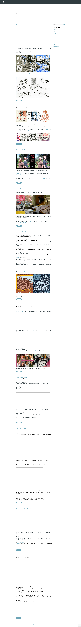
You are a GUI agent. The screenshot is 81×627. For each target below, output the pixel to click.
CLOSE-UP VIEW (45, 75)
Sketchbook (36, 107)
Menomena (31, 107)
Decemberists (23, 271)
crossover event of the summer (25, 106)
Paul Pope (22, 220)
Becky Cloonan (40, 330)
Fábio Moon (47, 124)
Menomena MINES (46, 129)
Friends (28, 107)
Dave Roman (33, 592)
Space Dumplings (56, 46)
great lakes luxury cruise (23, 508)
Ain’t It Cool (29, 221)
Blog (75, 2)
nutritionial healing (22, 428)
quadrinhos (19, 305)
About (68, 2)
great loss (43, 586)
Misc (33, 107)
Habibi (30, 151)
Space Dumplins (55, 48)
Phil (19, 413)
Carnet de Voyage (56, 31)
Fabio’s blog (28, 73)
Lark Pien (20, 222)
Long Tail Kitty (25, 222)
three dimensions (21, 377)
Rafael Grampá (35, 350)
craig (24, 107)
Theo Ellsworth (18, 173)
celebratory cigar (21, 149)
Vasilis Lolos (34, 330)
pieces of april (20, 188)
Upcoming (54, 53)
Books (72, 2)
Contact (79, 2)
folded (18, 556)
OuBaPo (49, 599)
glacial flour (19, 24)
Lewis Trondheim (42, 599)
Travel (31, 306)
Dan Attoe (34, 51)
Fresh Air (20, 174)
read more (19, 100)
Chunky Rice (55, 33)
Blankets (28, 429)
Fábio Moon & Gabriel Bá (20, 311)
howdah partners (21, 231)
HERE (29, 130)
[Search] (64, 24)
